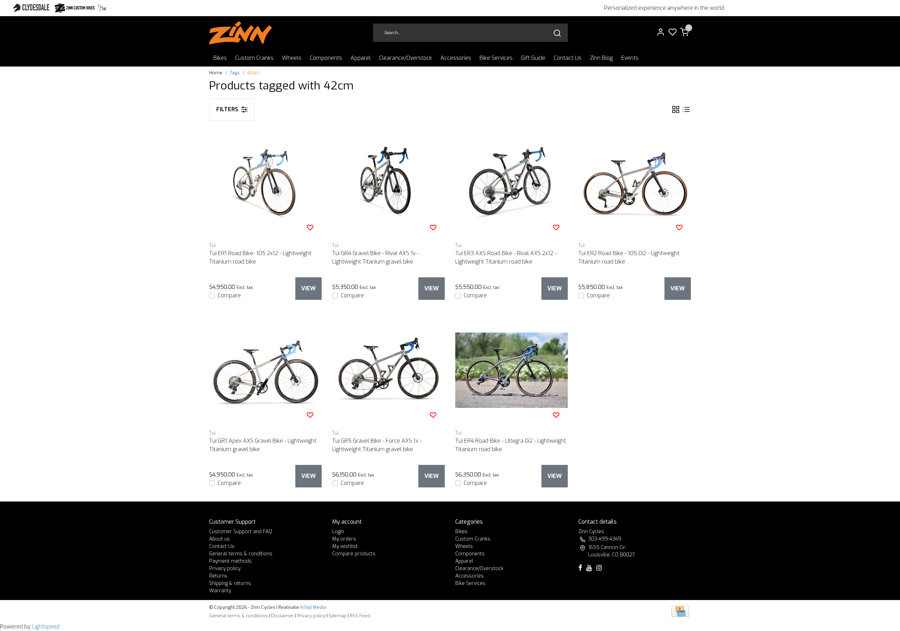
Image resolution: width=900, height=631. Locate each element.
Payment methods (230, 561)
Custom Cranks (254, 58)
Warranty (220, 590)
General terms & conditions (240, 553)
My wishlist (345, 546)
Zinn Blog (601, 58)
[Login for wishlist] (310, 227)
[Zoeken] (557, 33)
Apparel (361, 58)
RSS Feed (360, 616)
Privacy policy (224, 568)
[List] (686, 109)
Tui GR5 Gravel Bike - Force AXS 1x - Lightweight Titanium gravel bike (377, 445)
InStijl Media (312, 607)
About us (219, 539)
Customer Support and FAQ (240, 531)
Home (216, 73)
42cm (253, 73)
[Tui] (102, 8)
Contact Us (567, 58)
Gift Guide (533, 58)
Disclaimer (282, 616)
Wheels (291, 58)
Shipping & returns (230, 583)
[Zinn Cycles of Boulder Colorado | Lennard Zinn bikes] (240, 32)
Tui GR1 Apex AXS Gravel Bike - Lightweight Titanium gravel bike (262, 445)
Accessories (456, 58)
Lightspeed (45, 626)
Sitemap (338, 616)
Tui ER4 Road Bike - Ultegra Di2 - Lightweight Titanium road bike (510, 445)
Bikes (220, 58)
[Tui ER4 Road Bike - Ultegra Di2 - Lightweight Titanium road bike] (511, 370)
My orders (344, 539)
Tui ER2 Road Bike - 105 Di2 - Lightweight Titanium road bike (629, 257)
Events (629, 58)
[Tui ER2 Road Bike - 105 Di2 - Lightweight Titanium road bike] (634, 182)
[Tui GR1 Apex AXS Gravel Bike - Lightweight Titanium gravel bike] (265, 370)
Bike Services (496, 58)
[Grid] (675, 109)
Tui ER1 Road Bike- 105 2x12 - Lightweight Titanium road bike (260, 257)
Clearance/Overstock (405, 58)
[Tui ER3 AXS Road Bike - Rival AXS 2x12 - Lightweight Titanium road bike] (511, 182)
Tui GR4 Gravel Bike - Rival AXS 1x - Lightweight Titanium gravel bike (375, 257)
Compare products (353, 553)
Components (326, 58)
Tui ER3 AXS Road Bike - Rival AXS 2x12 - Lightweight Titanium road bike (506, 257)
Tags (235, 73)
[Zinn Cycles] (74, 8)
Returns (218, 576)
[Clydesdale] (32, 8)
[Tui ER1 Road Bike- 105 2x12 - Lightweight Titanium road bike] (265, 182)
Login (338, 531)
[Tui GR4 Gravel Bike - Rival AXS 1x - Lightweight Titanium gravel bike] (388, 182)
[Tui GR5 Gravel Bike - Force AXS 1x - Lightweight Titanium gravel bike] (388, 370)
